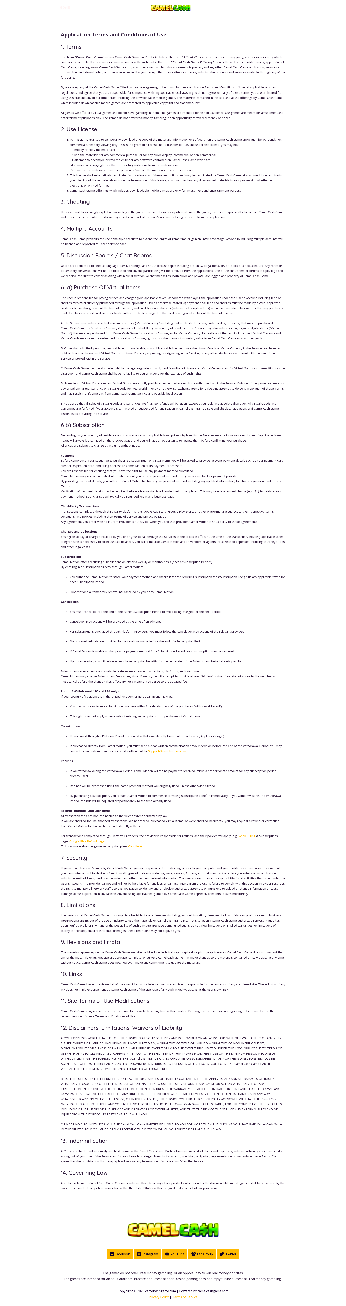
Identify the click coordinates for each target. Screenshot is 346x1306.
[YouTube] (273, 8)
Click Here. (135, 846)
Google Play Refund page (87, 841)
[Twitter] (255, 8)
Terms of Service (184, 1297)
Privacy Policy (159, 1297)
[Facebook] (246, 8)
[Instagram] (264, 8)
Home (65, 7)
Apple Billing (247, 836)
